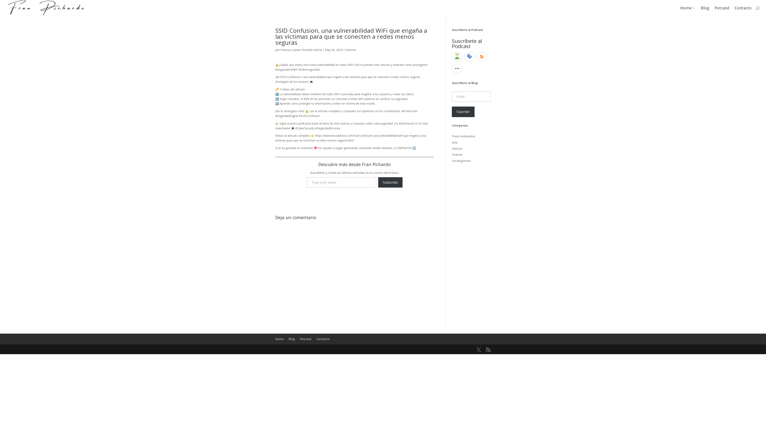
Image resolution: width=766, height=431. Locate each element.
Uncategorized (461, 161)
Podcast (457, 154)
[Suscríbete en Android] (457, 56)
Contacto (743, 9)
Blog (705, 9)
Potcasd (722, 9)
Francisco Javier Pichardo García (301, 50)
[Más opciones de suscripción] (457, 68)
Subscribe (390, 182)
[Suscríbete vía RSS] (482, 56)
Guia (455, 142)
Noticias (351, 50)
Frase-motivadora (463, 136)
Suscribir (463, 112)
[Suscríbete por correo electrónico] (469, 56)
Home (686, 9)
